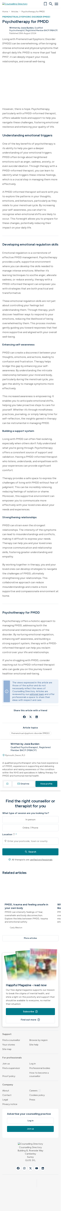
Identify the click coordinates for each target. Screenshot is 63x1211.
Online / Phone (30, 827)
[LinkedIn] (36, 717)
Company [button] (7, 1084)
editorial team (37, 694)
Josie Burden (27, 28)
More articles (30, 938)
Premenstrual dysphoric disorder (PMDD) (30, 733)
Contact (6, 1095)
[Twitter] (30, 717)
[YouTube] (36, 1168)
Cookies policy (37, 1095)
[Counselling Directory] (16, 3)
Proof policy (8, 1076)
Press (32, 1099)
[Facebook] (24, 717)
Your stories (8, 1044)
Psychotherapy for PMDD (33, 11)
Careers (35, 1090)
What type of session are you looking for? (25, 813)
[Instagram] (24, 1168)
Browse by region (38, 1040)
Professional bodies (39, 1068)
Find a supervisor (11, 1068)
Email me (23, 783)
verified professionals (41, 859)
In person (30, 819)
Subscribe (30, 1011)
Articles (14, 11)
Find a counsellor (11, 1040)
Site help (33, 1044)
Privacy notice (9, 1104)
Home (5, 11)
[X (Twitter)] (30, 1168)
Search (30, 852)
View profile (46, 784)
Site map (6, 1049)
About (5, 1090)
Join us (6, 1063)
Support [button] (6, 1034)
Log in (32, 1063)
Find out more (30, 1019)
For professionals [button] (12, 1057)
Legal (5, 1099)
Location (9, 834)
